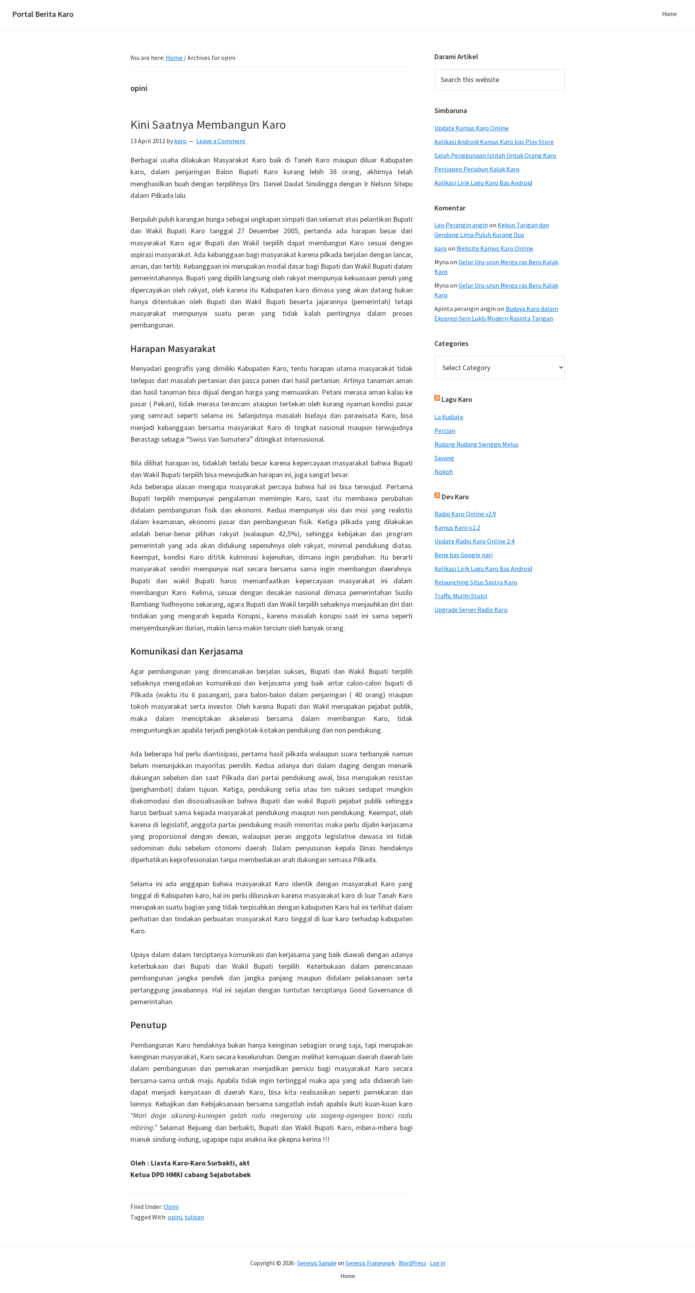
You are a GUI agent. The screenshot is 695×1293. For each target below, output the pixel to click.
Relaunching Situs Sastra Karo (475, 582)
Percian (444, 430)
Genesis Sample (317, 1263)
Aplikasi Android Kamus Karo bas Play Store (494, 142)
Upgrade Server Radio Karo (471, 609)
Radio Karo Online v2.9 (465, 514)
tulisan (194, 1217)
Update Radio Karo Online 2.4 (474, 541)
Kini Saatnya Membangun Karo (208, 124)
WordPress (412, 1263)
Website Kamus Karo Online (494, 248)
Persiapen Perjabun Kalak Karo (477, 169)
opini (175, 1217)
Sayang (444, 458)
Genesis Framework (370, 1263)
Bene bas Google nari (463, 555)
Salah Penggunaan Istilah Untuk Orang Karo (495, 155)
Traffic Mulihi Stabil (460, 596)
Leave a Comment (221, 141)
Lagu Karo (457, 399)
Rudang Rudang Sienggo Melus (476, 444)
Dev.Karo (455, 496)
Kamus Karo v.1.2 (457, 527)
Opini (171, 1206)
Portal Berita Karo (43, 14)
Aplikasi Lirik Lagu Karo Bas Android (483, 183)
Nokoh (443, 471)
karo (440, 248)
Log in (437, 1263)
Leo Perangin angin (461, 225)
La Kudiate (448, 417)
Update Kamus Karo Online (471, 128)
